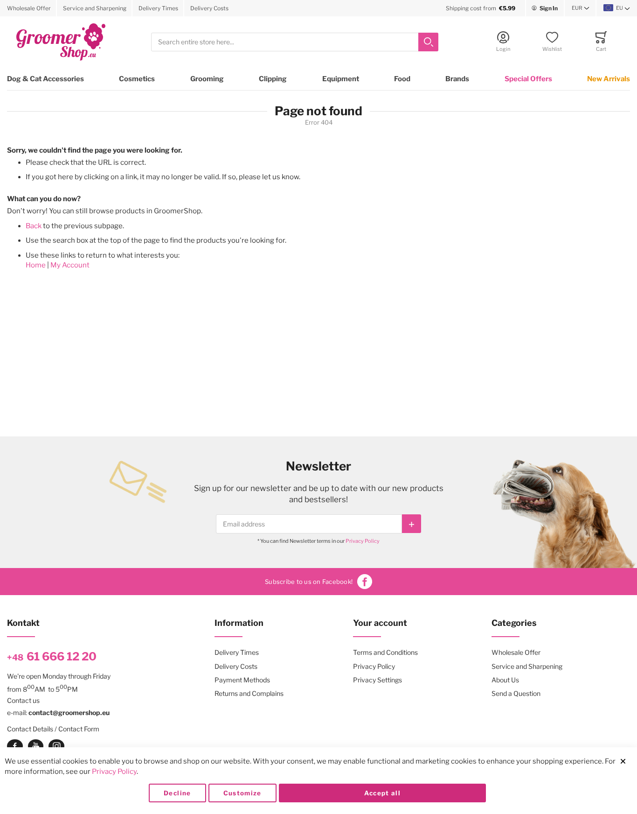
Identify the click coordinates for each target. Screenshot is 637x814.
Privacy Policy (363, 541)
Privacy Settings (377, 680)
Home (36, 265)
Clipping (273, 79)
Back (34, 226)
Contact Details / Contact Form (53, 729)
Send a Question (516, 693)
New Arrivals (608, 79)
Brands (457, 79)
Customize (242, 793)
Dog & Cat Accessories (45, 79)
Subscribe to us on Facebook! (309, 581)
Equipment (340, 79)
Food (402, 79)
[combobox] (294, 42)
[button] (580, 8)
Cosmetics (137, 79)
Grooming (207, 79)
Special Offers (528, 79)
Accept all (382, 793)
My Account (70, 265)
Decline (177, 793)
